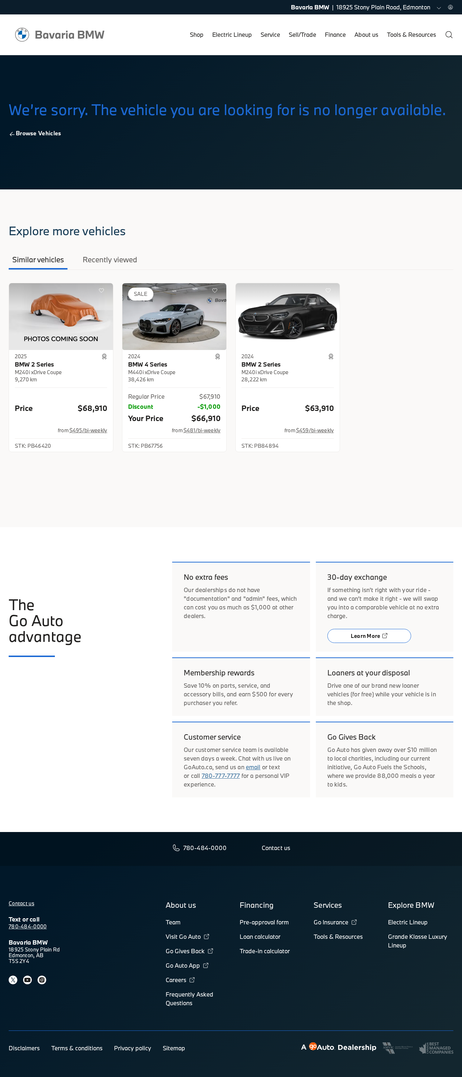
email (253, 767)
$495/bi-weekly (88, 430)
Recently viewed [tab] (110, 259)
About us (366, 34)
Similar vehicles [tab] (38, 259)
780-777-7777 (221, 775)
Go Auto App (183, 965)
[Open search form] (449, 34)
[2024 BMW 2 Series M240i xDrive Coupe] (288, 316)
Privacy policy (132, 1048)
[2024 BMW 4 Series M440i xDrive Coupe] (174, 316)
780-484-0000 (28, 926)
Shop (197, 34)
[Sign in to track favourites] (103, 292)
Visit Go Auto (183, 936)
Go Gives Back (185, 951)
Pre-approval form (264, 922)
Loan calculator (260, 936)
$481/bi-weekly (202, 430)
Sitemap (174, 1048)
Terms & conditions (77, 1048)
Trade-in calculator (265, 951)
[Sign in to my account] (450, 7)
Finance (335, 34)
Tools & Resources (411, 34)
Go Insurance (331, 922)
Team (173, 922)
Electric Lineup (232, 34)
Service (270, 34)
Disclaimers (24, 1048)
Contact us (21, 903)
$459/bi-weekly (315, 430)
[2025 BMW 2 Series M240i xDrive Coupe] (61, 316)
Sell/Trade (302, 34)
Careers (176, 980)
